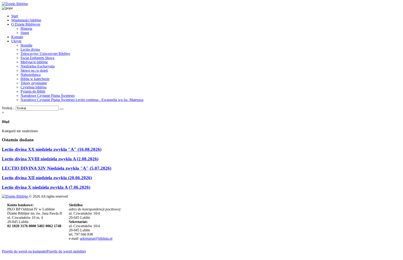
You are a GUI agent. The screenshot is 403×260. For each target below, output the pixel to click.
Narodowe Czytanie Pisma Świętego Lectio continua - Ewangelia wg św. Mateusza (82, 100)
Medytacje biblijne (34, 62)
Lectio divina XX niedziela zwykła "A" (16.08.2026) (51, 149)
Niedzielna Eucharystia (38, 66)
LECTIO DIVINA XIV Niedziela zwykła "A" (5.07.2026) (56, 168)
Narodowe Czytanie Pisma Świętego (48, 96)
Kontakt (17, 37)
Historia (26, 28)
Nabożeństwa (31, 75)
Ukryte (16, 41)
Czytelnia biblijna (33, 87)
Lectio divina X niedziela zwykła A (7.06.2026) (46, 187)
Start (14, 16)
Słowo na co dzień (34, 70)
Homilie (26, 45)
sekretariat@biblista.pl (96, 238)
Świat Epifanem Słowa (37, 58)
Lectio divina (30, 49)
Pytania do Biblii (33, 91)
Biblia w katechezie (35, 79)
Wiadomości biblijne (26, 20)
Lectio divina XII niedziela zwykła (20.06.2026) (47, 177)
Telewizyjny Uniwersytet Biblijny (45, 54)
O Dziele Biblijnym (25, 24)
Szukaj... (8, 108)
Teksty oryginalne (34, 83)
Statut (25, 33)
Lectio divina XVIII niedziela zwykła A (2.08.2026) (50, 158)
